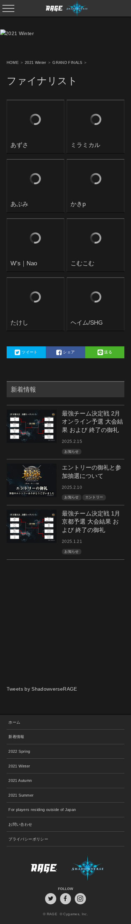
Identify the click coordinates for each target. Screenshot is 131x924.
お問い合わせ (20, 824)
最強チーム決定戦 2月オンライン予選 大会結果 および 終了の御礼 (92, 422)
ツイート (29, 352)
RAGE (36, 868)
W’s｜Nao (23, 263)
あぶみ (19, 204)
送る (107, 352)
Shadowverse (94, 868)
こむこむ (82, 263)
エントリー (94, 497)
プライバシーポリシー (28, 839)
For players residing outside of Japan (42, 809)
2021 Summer (21, 795)
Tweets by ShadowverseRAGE (42, 689)
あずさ (19, 145)
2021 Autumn (20, 780)
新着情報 (16, 736)
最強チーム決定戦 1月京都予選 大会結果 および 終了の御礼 (91, 522)
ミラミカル (85, 145)
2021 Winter (19, 766)
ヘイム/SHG (87, 322)
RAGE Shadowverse (66, 8)
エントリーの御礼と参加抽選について (91, 471)
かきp (78, 204)
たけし (19, 322)
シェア (68, 352)
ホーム (14, 722)
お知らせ (71, 451)
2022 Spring (19, 751)
